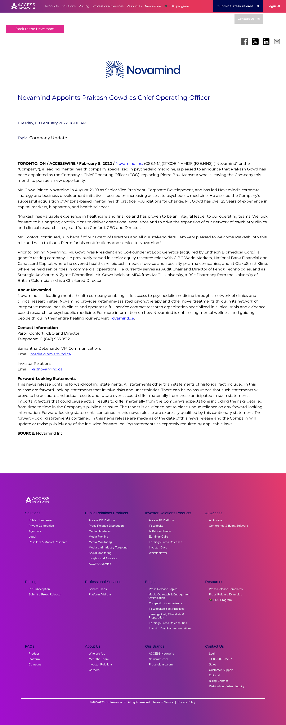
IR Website (156, 525)
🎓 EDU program (176, 6)
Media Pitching (98, 536)
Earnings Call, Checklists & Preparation (166, 615)
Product (34, 653)
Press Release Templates (226, 589)
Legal (32, 536)
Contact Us (246, 19)
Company (35, 664)
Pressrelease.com (161, 664)
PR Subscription (39, 589)
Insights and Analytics (103, 558)
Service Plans (98, 589)
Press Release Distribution (106, 525)
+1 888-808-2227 (220, 659)
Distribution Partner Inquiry (226, 686)
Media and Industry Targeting (108, 547)
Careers (94, 670)
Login (272, 6)
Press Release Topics (163, 589)
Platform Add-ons (100, 594)
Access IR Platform (161, 520)
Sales (212, 664)
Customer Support (221, 670)
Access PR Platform (102, 520)
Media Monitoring (100, 542)
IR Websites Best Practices (166, 608)
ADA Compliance (160, 531)
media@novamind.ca (50, 354)
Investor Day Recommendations (170, 628)
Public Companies (41, 520)
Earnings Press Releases (165, 542)
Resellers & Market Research (48, 542)
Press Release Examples (225, 594)
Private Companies (41, 525)
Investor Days (158, 547)
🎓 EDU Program (220, 600)
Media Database (100, 531)
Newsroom (153, 6)
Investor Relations (101, 664)
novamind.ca (122, 318)
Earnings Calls (158, 536)
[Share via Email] (277, 41)
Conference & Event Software (228, 525)
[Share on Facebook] (244, 41)
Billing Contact (218, 680)
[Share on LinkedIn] (266, 41)
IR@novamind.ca (46, 369)
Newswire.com (158, 659)
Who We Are (97, 653)
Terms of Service (163, 702)
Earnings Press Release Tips (168, 623)
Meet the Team (99, 659)
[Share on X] (255, 41)
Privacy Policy (186, 702)
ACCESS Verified (100, 563)
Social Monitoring (100, 553)
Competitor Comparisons (165, 603)
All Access (215, 520)
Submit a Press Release (235, 6)
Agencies (35, 531)
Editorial (214, 675)
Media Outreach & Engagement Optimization (169, 596)
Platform (34, 659)
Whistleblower (158, 553)
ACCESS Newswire (161, 653)
